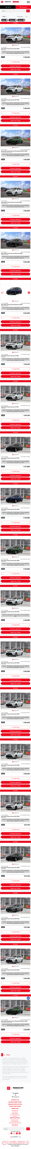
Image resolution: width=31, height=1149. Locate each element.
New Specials (15, 1113)
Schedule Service (15, 1120)
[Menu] (28, 2)
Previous (2, 37)
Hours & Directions (14, 1102)
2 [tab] (14, 45)
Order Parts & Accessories (15, 1122)
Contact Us (15, 1099)
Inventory (14, 1108)
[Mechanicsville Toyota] (6, 1)
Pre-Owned (15, 1112)
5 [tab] (18, 96)
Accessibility (13, 1141)
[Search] (28, 10)
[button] (28, 998)
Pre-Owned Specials (15, 1114)
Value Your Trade (15, 69)
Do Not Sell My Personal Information (15, 1143)
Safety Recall (15, 1125)
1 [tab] (12, 45)
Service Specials (15, 1121)
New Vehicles (15, 1110)
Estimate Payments (15, 66)
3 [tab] (15, 45)
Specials (15, 1116)
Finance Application (15, 1104)
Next (29, 37)
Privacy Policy (21, 1141)
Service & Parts (15, 1117)
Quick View (16, 62)
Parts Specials (15, 1124)
